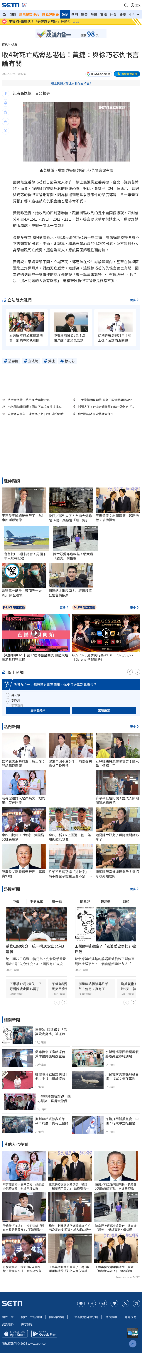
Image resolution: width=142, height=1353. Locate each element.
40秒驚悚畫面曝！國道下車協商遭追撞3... (35, 407)
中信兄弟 (36, 901)
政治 (65, 14)
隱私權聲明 (56, 1317)
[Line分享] (5, 102)
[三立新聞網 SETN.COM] (4, 14)
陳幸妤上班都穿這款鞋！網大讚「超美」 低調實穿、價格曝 (115, 1227)
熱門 (74, 14)
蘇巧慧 (15, 695)
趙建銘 (106, 901)
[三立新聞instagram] (103, 1303)
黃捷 (47, 170)
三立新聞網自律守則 (84, 1317)
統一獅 (57, 901)
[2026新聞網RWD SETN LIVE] (24, 5)
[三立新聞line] (114, 1303)
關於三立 (8, 1317)
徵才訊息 (27, 1324)
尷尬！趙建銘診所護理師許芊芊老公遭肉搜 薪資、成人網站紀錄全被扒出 (70, 1227)
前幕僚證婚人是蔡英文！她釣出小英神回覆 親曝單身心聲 (23, 1186)
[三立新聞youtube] (80, 1303)
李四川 (15, 700)
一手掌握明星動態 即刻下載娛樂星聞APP (105, 399)
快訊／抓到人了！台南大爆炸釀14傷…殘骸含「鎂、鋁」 (70, 518)
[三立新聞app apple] (15, 1333)
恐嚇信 (71, 170)
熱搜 (94, 14)
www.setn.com (38, 1343)
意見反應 (130, 1317)
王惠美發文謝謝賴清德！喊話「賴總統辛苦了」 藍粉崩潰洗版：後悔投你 (69, 1186)
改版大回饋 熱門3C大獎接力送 (29, 399)
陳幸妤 (85, 901)
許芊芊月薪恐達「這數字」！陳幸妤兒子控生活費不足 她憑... (70, 874)
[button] (126, 5)
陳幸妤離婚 (50, 14)
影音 (84, 14)
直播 (103, 14)
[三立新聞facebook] (92, 1303)
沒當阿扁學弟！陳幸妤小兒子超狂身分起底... (37, 414)
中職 (16, 901)
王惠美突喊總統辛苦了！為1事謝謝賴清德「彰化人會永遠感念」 (69, 1269)
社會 (113, 14)
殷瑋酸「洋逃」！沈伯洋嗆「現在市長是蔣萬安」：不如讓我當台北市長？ (23, 1227)
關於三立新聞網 (31, 1317)
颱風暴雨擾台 (29, 14)
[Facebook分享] (5, 93)
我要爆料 (8, 1324)
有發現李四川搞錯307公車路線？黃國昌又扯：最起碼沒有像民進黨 (23, 1269)
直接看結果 (38, 710)
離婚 (126, 901)
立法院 (33, 237)
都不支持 (17, 705)
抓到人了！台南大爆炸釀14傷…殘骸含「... (106, 407)
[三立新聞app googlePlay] (44, 1333)
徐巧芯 (85, 170)
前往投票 (104, 710)
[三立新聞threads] (136, 1303)
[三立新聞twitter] (125, 1303)
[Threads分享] (5, 112)
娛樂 (122, 14)
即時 (13, 14)
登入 (138, 5)
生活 (132, 14)
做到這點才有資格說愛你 (94, 414)
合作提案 (111, 1317)
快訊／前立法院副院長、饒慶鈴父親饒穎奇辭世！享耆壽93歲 (115, 1186)
